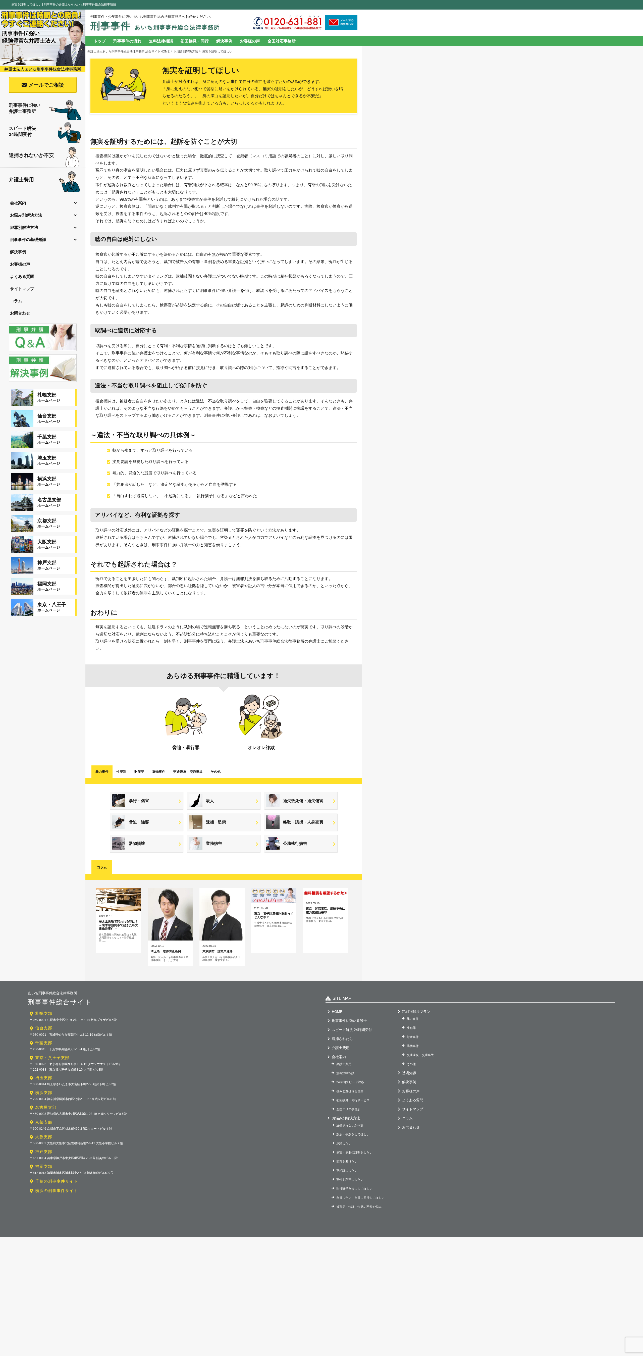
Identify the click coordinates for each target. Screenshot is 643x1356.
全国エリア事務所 (348, 1109)
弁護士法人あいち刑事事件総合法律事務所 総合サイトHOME (128, 51)
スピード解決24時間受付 (22, 131)
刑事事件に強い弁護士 (349, 1021)
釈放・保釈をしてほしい (352, 1134)
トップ (100, 41)
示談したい (343, 1143)
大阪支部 (43, 1137)
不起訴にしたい (346, 1170)
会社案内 (18, 203)
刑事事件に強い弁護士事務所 (24, 108)
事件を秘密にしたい (349, 1179)
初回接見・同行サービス (352, 1100)
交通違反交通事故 (188, 771)
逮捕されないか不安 (31, 155)
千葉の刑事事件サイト (56, 1181)
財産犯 (139, 771)
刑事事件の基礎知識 (28, 239)
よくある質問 (22, 276)
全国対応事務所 (281, 41)
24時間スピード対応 (350, 1082)
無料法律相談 (161, 41)
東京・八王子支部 (52, 1058)
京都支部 (43, 1122)
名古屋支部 (46, 1107)
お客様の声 (20, 264)
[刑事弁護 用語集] (43, 382)
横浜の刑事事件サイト (56, 1190)
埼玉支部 (43, 1078)
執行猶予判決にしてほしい (354, 1188)
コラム (16, 301)
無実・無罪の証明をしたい (354, 1152)
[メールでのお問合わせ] (341, 28)
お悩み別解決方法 (26, 215)
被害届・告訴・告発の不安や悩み (359, 1207)
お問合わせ (20, 313)
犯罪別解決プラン (416, 1012)
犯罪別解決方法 (24, 227)
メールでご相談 (46, 85)
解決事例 (18, 252)
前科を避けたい (346, 1161)
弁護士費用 (21, 179)
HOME (337, 1012)
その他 (216, 771)
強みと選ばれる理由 (349, 1091)
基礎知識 (409, 1073)
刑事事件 (155, 26)
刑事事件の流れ (127, 41)
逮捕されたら (342, 1039)
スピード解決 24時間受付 (352, 1030)
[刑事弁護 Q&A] (43, 351)
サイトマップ (22, 289)
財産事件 (413, 1037)
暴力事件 (102, 771)
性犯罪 (121, 771)
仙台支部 (43, 1028)
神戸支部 (43, 1152)
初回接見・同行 (195, 41)
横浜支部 (43, 1092)
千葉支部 (43, 1043)
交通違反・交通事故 (420, 1055)
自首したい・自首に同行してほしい (360, 1197)
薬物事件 (158, 771)
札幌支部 (43, 1013)
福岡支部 (43, 1166)
